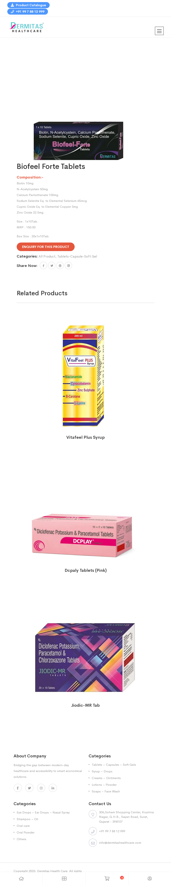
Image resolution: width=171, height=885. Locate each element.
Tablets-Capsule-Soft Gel (77, 256)
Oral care (23, 826)
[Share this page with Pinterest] (60, 265)
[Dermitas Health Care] (26, 27)
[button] (43, 265)
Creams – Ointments (106, 778)
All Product (47, 256)
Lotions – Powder (104, 785)
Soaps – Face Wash (106, 791)
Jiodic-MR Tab (85, 705)
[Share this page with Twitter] (51, 265)
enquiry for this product (45, 247)
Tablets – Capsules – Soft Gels (114, 765)
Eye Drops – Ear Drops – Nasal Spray (43, 812)
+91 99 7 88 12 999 (29, 12)
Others (21, 839)
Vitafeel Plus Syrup (85, 437)
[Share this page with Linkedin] (68, 265)
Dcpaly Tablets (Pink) (86, 570)
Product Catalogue (30, 5)
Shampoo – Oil (27, 819)
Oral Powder (25, 832)
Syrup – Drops (102, 771)
